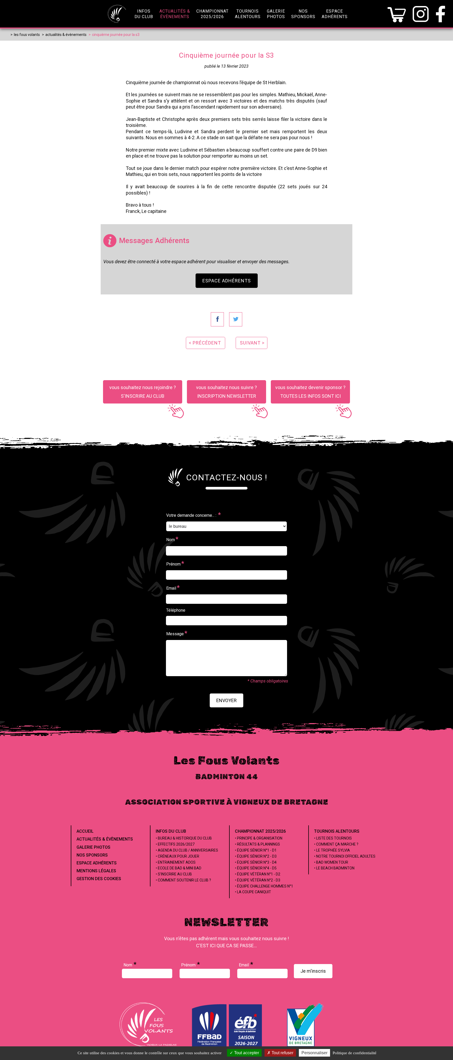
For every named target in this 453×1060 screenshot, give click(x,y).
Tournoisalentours (248, 14)
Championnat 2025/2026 (260, 831)
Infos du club (171, 831)
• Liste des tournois (333, 838)
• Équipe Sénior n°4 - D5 (256, 868)
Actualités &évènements (174, 14)
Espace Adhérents (226, 280)
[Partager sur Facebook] (217, 319)
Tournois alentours (336, 831)
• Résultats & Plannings (257, 844)
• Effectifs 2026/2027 (175, 844)
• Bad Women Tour (331, 862)
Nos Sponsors (92, 855)
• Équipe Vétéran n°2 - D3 (257, 880)
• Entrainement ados (176, 862)
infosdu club (143, 14)
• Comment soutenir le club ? (183, 880)
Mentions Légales (96, 870)
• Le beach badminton (334, 868)
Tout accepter (246, 1053)
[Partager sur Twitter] (235, 319)
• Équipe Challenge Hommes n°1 (264, 886)
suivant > (252, 343)
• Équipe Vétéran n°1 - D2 (257, 874)
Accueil (85, 831)
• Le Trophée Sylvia (332, 850)
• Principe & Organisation (258, 838)
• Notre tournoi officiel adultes (344, 856)
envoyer (226, 700)
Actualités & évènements (105, 839)
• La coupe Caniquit (253, 892)
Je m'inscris (313, 971)
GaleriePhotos (276, 14)
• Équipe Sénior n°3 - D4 (256, 862)
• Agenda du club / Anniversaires (187, 850)
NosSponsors (303, 14)
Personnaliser (314, 1053)
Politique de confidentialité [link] (354, 1053)
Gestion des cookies (99, 878)
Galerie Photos (93, 847)
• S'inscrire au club (174, 874)
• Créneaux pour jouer (177, 856)
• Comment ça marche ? (336, 844)
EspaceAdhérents (335, 14)
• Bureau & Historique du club (184, 838)
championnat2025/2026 (212, 14)
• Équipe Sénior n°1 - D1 (256, 850)
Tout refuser (282, 1053)
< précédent (205, 343)
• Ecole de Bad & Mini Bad (178, 868)
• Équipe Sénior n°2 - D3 (256, 856)
